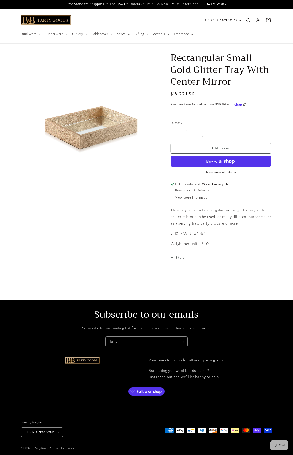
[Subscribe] (182, 341)
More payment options (221, 172)
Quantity (176, 122)
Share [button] (180, 258)
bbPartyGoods (40, 448)
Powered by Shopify (61, 448)
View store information (192, 197)
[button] (30, 34)
